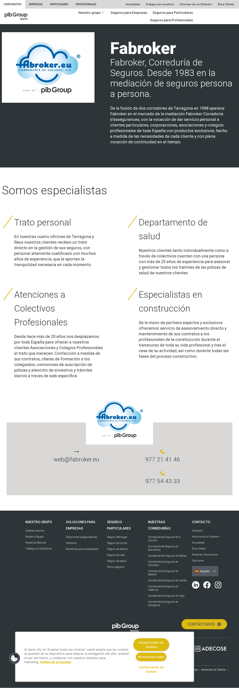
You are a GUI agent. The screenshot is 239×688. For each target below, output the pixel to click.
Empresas (36, 4)
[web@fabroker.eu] (76, 451)
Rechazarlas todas (151, 656)
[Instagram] (218, 585)
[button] (14, 658)
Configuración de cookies (151, 669)
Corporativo (12, 4)
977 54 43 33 (162, 481)
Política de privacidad (55, 662)
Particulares (59, 4)
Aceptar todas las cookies (151, 644)
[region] (104, 656)
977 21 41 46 (162, 459)
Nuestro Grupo (38, 522)
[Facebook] (207, 585)
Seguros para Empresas (129, 13)
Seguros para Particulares (173, 13)
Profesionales (86, 4)
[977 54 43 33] (162, 473)
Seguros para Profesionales (171, 20)
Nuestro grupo (89, 13)
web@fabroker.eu (76, 459)
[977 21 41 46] (162, 451)
